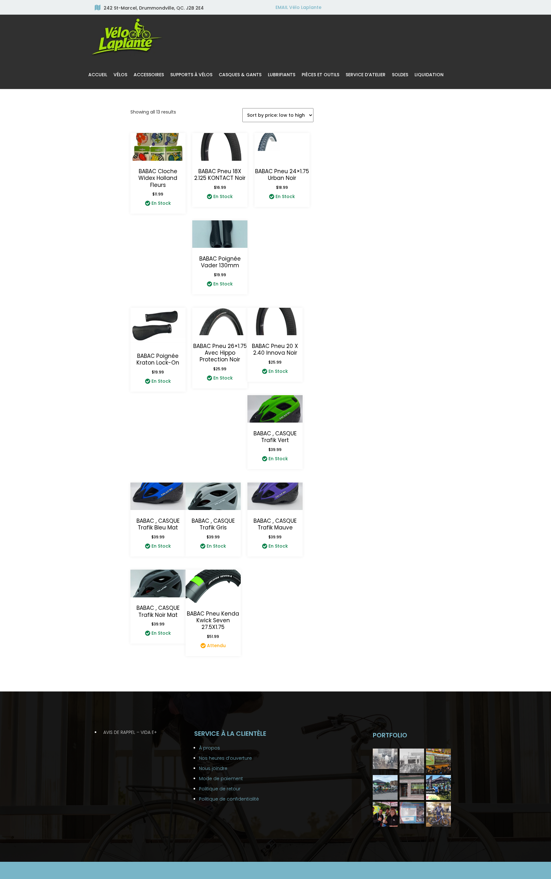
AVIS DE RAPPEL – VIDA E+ (130, 732)
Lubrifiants (281, 74)
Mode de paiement (221, 778)
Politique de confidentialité (229, 799)
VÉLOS (120, 74)
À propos (209, 748)
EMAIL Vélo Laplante (298, 7)
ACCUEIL (97, 74)
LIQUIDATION (429, 74)
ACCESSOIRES (149, 74)
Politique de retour (219, 789)
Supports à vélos (191, 74)
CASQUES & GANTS (240, 74)
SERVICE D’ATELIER (366, 74)
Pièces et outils (320, 74)
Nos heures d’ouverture (225, 758)
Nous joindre (213, 768)
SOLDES (400, 74)
